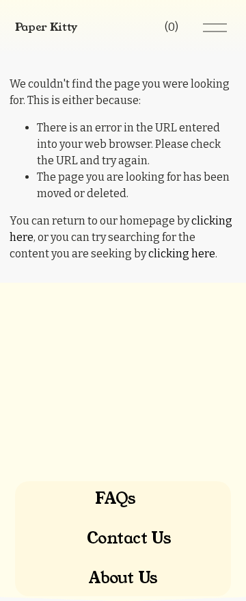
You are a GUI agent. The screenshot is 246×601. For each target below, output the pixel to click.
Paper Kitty (46, 27)
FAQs (115, 499)
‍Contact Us (129, 539)
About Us (122, 578)
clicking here (181, 253)
